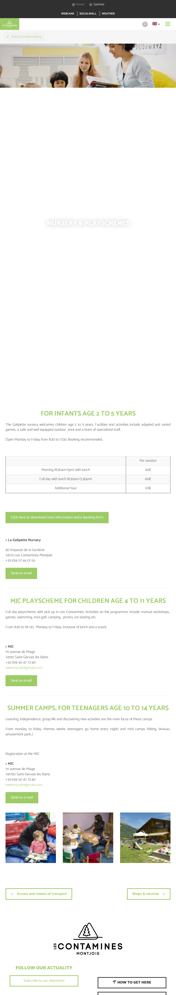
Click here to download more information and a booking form (57, 517)
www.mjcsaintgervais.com (24, 668)
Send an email (21, 573)
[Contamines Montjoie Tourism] (88, 939)
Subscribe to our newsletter (44, 981)
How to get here (133, 982)
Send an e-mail (22, 797)
